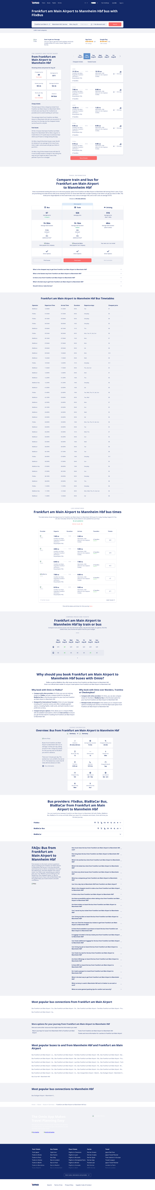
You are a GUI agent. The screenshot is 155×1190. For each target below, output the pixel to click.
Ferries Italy (91, 1160)
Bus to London (55, 1160)
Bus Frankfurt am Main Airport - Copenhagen (68, 1073)
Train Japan (35, 1152)
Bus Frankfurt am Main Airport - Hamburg (67, 1069)
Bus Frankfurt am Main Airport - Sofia (43, 1066)
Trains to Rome (37, 1155)
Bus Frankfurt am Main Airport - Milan (89, 1055)
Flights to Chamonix (75, 1152)
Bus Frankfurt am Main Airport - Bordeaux (113, 1069)
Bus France (53, 1155)
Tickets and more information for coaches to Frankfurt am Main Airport (100, 1033)
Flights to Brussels (74, 1157)
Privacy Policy (69, 1185)
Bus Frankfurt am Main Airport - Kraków (90, 1069)
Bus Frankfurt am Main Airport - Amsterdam (68, 1066)
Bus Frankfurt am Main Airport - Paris (89, 1008)
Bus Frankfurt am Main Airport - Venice (89, 1062)
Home (33, 1104)
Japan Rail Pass (110, 1152)
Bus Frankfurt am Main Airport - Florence (90, 1066)
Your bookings (105, 3)
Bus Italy (53, 1157)
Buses (48, 3)
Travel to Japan (110, 1160)
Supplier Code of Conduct (83, 1185)
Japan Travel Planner (111, 1155)
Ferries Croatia (91, 1155)
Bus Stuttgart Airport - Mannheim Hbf (112, 1073)
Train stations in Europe (113, 1157)
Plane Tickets (73, 1149)
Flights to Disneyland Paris (77, 1160)
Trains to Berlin (37, 1163)
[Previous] (53, 641)
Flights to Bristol (74, 1163)
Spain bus (53, 1152)
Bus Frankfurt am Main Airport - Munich (90, 1058)
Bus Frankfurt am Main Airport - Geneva (44, 1073)
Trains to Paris (36, 1157)
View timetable (39, 98)
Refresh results (76, 524)
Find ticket (39, 77)
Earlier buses (45, 600)
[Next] (120, 56)
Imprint (49, 1185)
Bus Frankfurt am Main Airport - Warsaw (44, 1058)
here (91, 606)
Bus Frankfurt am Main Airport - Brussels (112, 1066)
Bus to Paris (54, 1163)
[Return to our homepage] (37, 3)
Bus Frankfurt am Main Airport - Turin (111, 1062)
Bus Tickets (54, 1149)
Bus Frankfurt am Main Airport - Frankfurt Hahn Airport (49, 1008)
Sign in (121, 3)
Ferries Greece (91, 1152)
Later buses (109, 600)
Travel (107, 1149)
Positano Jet (91, 1163)
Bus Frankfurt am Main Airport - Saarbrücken (45, 1012)
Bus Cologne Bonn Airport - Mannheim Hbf (91, 1073)
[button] (74, 24)
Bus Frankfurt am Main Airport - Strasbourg (68, 1008)
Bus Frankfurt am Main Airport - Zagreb (44, 1062)
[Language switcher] (94, 3)
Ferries (60, 3)
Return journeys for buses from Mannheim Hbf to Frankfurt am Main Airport (53, 1032)
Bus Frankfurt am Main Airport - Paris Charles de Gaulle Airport (51, 1069)
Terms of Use (58, 1185)
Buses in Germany (48, 1104)
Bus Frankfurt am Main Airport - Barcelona (113, 1055)
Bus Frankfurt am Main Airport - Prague (112, 1008)
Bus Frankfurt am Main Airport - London (44, 1055)
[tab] (77, 61)
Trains (43, 3)
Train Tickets (36, 1149)
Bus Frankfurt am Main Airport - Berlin (66, 1058)
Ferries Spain (91, 1157)
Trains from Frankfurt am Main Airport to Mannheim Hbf (95, 1031)
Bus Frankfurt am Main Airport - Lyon (66, 1062)
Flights (54, 3)
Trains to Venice (37, 1160)
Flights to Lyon (73, 1155)
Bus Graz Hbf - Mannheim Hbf (41, 1076)
